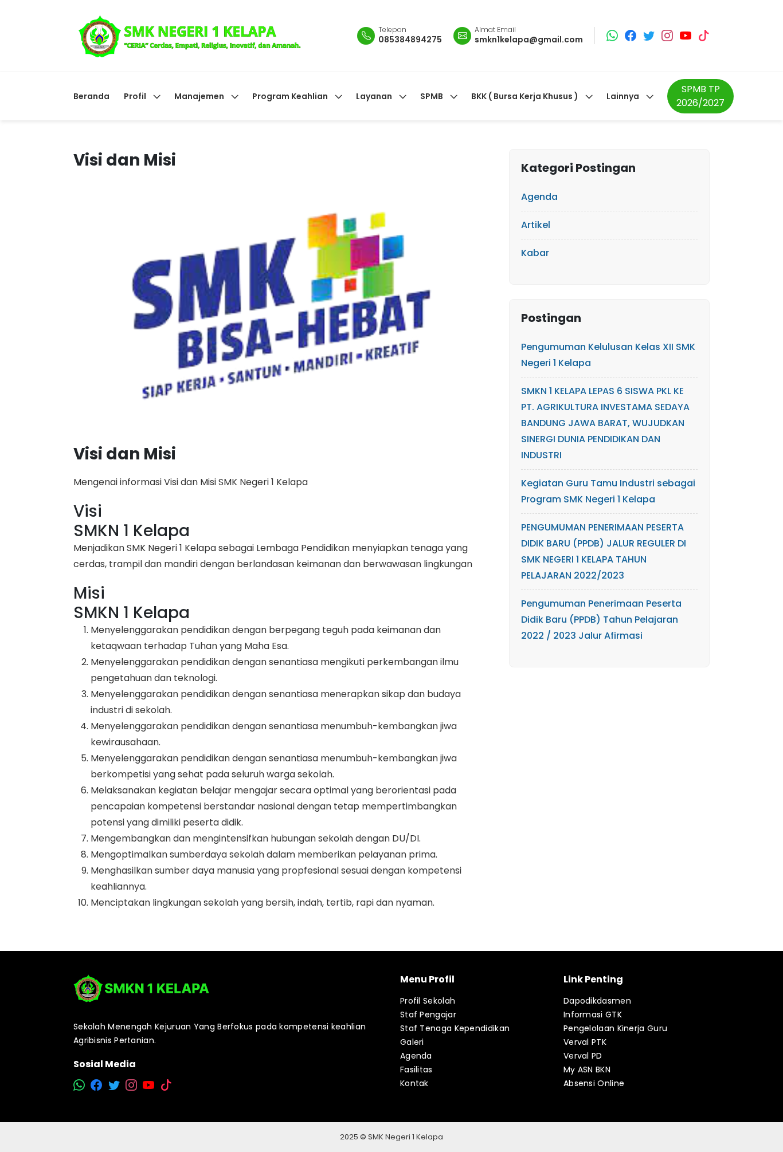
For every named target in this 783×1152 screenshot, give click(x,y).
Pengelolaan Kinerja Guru (615, 1028)
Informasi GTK (592, 1014)
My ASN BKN (586, 1069)
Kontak (414, 1083)
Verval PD (582, 1055)
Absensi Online (593, 1083)
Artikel (535, 224)
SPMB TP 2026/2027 (700, 95)
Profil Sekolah (427, 1000)
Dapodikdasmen (597, 1000)
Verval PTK (584, 1042)
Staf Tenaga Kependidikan (455, 1028)
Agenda (539, 196)
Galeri (412, 1042)
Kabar (535, 253)
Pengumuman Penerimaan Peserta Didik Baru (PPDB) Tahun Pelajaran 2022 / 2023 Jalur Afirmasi (601, 619)
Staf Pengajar (428, 1014)
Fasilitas (416, 1069)
